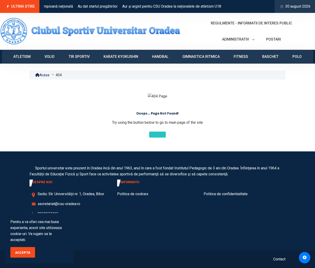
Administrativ (236, 39)
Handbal (160, 56)
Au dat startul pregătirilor (94, 6)
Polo (297, 56)
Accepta (22, 252)
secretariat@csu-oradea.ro (59, 204)
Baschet (270, 56)
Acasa (44, 75)
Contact (279, 259)
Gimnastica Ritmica (201, 56)
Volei (49, 56)
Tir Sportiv (79, 56)
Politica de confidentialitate (226, 194)
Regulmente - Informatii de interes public (251, 23)
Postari (273, 39)
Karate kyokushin (121, 56)
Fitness (241, 56)
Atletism (22, 56)
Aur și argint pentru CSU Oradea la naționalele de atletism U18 (168, 6)
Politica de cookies (132, 194)
